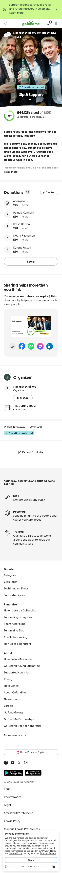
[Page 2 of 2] (33, 99)
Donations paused (33, 87)
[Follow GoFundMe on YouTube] (12, 762)
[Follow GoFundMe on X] (19, 762)
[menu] (56, 23)
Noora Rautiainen (24, 235)
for (34, 34)
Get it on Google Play (13, 773)
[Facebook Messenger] (40, 346)
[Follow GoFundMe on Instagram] (25, 762)
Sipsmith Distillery (24, 386)
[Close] (56, 9)
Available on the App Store (33, 773)
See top (50, 192)
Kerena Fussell (22, 247)
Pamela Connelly (23, 212)
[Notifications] (48, 23)
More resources (13, 735)
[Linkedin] (49, 346)
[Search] (6, 23)
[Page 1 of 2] (30, 99)
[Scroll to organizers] (9, 34)
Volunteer (36, 426)
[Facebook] (22, 346)
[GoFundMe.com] (31, 23)
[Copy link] (12, 346)
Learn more (16, 12)
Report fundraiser (33, 452)
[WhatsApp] (31, 346)
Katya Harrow (21, 224)
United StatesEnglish (32, 752)
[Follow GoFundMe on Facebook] (6, 762)
